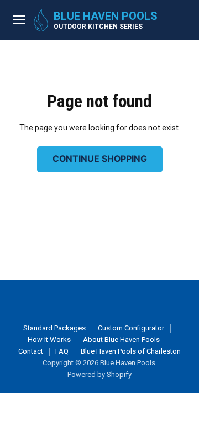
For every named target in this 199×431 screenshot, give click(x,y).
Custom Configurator (131, 328)
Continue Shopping (100, 159)
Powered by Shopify (99, 374)
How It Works (49, 339)
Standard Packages (54, 328)
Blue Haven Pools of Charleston (131, 351)
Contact (30, 351)
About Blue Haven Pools (121, 339)
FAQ (62, 351)
